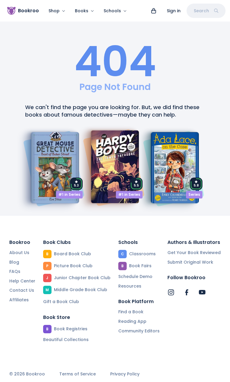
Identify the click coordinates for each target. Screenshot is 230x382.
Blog (14, 262)
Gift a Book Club (61, 302)
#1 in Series (69, 194)
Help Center (22, 281)
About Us (19, 253)
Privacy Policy (125, 374)
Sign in (174, 11)
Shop (54, 11)
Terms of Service (77, 374)
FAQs (14, 271)
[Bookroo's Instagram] (171, 292)
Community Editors (139, 331)
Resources (129, 286)
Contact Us (21, 290)
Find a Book (130, 312)
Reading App (132, 321)
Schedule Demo (135, 276)
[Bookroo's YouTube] (202, 292)
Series (194, 194)
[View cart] (153, 11)
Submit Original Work (190, 262)
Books (81, 11)
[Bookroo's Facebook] (186, 292)
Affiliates (19, 300)
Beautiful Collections (66, 340)
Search (201, 11)
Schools (112, 11)
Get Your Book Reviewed (194, 253)
